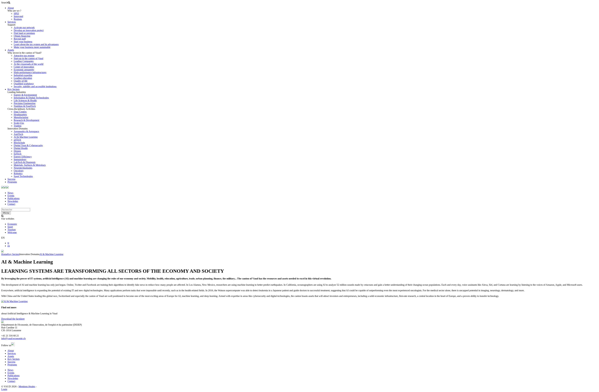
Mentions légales (27, 386)
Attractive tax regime (24, 55)
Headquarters (20, 114)
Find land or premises (24, 33)
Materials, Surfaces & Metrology (30, 165)
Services (11, 22)
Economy (12, 224)
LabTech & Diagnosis (24, 162)
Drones (17, 151)
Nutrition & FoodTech (25, 106)
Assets (10, 50)
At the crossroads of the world (28, 64)
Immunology (20, 159)
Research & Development (26, 120)
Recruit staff (20, 38)
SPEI (16, 13)
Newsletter (12, 201)
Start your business (23, 41)
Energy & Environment (25, 95)
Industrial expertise (23, 75)
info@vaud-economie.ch (13, 338)
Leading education (23, 78)
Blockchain (19, 142)
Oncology (19, 170)
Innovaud (18, 16)
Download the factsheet (12, 318)
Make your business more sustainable (32, 47)
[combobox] (15, 209)
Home (4, 254)
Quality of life (20, 81)
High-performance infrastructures (30, 72)
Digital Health (21, 148)
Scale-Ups (19, 123)
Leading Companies (24, 61)
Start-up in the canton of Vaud (28, 58)
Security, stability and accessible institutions (35, 86)
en (8, 245)
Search (4, 2)
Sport (10, 226)
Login (4, 389)
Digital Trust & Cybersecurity (28, 145)
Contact (11, 204)
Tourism (11, 229)
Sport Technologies (23, 176)
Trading (17, 125)
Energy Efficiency (23, 156)
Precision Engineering (24, 103)
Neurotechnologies (23, 168)
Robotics (18, 173)
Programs (12, 182)
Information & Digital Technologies (31, 97)
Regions (18, 19)
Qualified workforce (24, 83)
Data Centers (20, 111)
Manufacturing (21, 117)
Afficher (6, 213)
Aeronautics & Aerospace (26, 131)
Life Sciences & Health (25, 100)
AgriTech (18, 134)
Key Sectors (13, 89)
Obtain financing (22, 36)
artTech (17, 139)
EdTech (17, 153)
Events (10, 195)
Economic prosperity (24, 69)
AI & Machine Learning (26, 137)
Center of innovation (24, 66)
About (10, 8)
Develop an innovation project (29, 30)
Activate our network (24, 27)
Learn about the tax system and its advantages (36, 44)
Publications (13, 198)
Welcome (12, 232)
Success (11, 179)
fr (8, 243)
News (10, 192)
